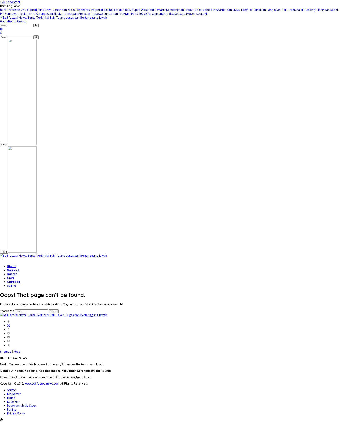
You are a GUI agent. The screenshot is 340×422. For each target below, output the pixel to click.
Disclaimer (14, 394)
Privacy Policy (16, 413)
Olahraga (13, 282)
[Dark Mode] (1, 29)
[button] (36, 25)
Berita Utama (17, 21)
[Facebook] (8, 322)
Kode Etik (13, 402)
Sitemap (5, 351)
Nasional (13, 270)
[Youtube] (8, 337)
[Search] (1, 33)
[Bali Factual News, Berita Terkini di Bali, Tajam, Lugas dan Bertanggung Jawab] (53, 17)
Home (4, 21)
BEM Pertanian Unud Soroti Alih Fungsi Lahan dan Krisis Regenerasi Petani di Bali (54, 10)
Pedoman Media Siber (21, 405)
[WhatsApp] (8, 341)
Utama (11, 266)
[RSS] (8, 345)
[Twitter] (8, 326)
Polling (11, 285)
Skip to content (10, 2)
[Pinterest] (8, 329)
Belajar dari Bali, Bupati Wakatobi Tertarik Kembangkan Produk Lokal (155, 10)
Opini (10, 278)
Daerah (12, 274)
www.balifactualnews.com (42, 383)
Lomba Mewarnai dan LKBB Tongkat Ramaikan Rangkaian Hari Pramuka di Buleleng (259, 10)
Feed (16, 351)
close (4, 144)
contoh (11, 390)
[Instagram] (8, 333)
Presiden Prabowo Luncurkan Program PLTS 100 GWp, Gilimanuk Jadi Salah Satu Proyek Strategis (143, 14)
